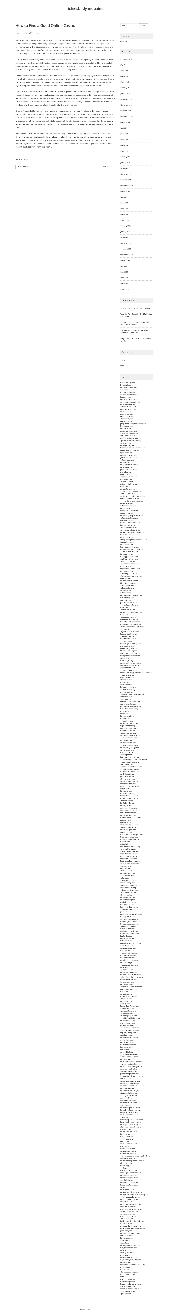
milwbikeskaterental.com (129, 904)
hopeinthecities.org (127, 726)
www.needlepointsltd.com (130, 1107)
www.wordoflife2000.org (129, 581)
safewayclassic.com (127, 436)
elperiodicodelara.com (128, 387)
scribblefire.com (126, 697)
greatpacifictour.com (128, 948)
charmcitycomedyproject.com (131, 834)
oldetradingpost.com (128, 520)
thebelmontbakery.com (129, 433)
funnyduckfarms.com (128, 1240)
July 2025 (123, 65)
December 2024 (126, 99)
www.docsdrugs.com (128, 1100)
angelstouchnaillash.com (129, 631)
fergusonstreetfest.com (129, 1211)
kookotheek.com (126, 486)
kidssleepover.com (127, 426)
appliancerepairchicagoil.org (130, 440)
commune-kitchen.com (129, 798)
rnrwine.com (125, 1255)
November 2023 (126, 174)
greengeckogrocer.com (128, 648)
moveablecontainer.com (129, 511)
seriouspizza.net (126, 994)
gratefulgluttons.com (128, 728)
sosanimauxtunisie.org (128, 477)
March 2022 (124, 289)
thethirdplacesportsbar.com (130, 1173)
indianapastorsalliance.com (130, 975)
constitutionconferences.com (131, 987)
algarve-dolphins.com (128, 892)
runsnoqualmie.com (127, 1098)
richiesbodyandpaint (84, 8)
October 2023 (125, 180)
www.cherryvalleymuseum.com (131, 515)
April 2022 (124, 283)
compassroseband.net (128, 996)
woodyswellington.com (129, 1178)
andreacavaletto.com (128, 704)
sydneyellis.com (126, 658)
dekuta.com (124, 1141)
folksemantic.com (127, 588)
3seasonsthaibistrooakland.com (132, 694)
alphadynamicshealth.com (130, 1233)
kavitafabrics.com (126, 936)
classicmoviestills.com (128, 738)
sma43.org (124, 1117)
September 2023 (126, 185)
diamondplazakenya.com (129, 1199)
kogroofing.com (126, 479)
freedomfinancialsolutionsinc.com (133, 1076)
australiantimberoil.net (128, 527)
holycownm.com (126, 941)
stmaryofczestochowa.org (130, 846)
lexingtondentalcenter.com (130, 656)
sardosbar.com (125, 590)
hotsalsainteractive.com (129, 399)
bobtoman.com (126, 474)
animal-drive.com (126, 1001)
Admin (38, 33)
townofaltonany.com (128, 909)
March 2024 (124, 151)
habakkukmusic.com (127, 1047)
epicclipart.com (126, 467)
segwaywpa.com (126, 1013)
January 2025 (125, 93)
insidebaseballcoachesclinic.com (132, 1221)
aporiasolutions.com (128, 1011)
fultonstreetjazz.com (128, 506)
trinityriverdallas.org (127, 689)
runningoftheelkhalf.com (129, 1069)
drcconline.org (125, 962)
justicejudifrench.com (128, 849)
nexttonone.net (126, 1049)
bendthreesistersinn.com (129, 924)
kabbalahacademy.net (128, 634)
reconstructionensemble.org (131, 933)
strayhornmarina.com (128, 779)
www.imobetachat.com (129, 1037)
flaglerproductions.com (129, 781)
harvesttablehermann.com (130, 535)
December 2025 (126, 59)
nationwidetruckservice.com (130, 943)
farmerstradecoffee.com (129, 1030)
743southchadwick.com (129, 552)
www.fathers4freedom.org (130, 1064)
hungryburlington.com (128, 859)
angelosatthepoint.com (129, 972)
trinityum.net (125, 1168)
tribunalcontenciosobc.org (130, 769)
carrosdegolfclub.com (128, 537)
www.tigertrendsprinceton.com (131, 1062)
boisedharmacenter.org (129, 709)
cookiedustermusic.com (129, 931)
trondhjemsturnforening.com (131, 1197)
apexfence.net (125, 1294)
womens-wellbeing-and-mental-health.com (136, 672)
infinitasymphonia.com (128, 808)
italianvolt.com (125, 593)
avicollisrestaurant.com (129, 960)
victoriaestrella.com (127, 950)
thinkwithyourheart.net (128, 573)
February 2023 (125, 226)
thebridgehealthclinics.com (130, 1018)
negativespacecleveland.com (131, 914)
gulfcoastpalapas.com (128, 1016)
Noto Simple (87, 1310)
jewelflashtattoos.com (128, 457)
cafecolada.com (126, 740)
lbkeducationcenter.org (128, 687)
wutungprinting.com (127, 900)
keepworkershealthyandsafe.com (132, 448)
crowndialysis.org (126, 660)
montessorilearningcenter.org (131, 1209)
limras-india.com (126, 385)
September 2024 (126, 116)
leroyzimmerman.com (128, 1248)
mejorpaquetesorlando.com (130, 624)
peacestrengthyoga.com (129, 1074)
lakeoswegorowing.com (129, 1257)
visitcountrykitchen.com (129, 890)
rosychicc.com (125, 718)
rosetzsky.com (125, 820)
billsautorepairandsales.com (130, 1204)
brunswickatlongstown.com (130, 861)
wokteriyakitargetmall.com (130, 653)
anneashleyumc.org (127, 1088)
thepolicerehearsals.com (129, 762)
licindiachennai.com (127, 392)
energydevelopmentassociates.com (133, 540)
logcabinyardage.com (128, 1033)
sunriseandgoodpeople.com (130, 919)
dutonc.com (124, 878)
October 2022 (125, 249)
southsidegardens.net (128, 1165)
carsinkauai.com (126, 1223)
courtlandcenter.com (128, 955)
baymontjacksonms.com (129, 907)
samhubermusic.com (128, 1291)
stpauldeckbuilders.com (129, 1093)
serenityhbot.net (126, 1052)
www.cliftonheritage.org (129, 1115)
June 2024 (124, 134)
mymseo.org (125, 1267)
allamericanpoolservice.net (130, 665)
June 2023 (124, 203)
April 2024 (124, 145)
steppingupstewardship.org (130, 1127)
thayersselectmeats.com (129, 1008)
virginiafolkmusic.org (128, 675)
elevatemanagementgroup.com (132, 1245)
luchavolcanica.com (127, 938)
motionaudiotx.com (127, 1274)
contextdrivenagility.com (129, 839)
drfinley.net (124, 1250)
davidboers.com (126, 1035)
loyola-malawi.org (127, 716)
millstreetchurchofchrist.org (130, 1226)
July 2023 (123, 197)
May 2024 (124, 139)
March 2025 (124, 82)
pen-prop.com (125, 1059)
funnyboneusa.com (127, 929)
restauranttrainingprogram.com (132, 663)
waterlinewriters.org (127, 1020)
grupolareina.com (126, 513)
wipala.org (124, 714)
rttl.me (122, 1277)
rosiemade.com (126, 614)
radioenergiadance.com (129, 484)
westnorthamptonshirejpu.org (131, 501)
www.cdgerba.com (127, 1190)
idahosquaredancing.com (129, 583)
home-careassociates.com (130, 701)
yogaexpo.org (125, 699)
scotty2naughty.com (128, 830)
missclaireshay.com (127, 382)
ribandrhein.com (126, 680)
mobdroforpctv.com (127, 730)
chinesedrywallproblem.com (130, 921)
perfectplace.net (126, 692)
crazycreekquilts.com (128, 788)
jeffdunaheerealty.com (128, 1071)
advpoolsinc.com (126, 970)
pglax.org (123, 912)
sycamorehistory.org (128, 1151)
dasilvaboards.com (127, 774)
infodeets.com (125, 397)
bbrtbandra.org (126, 462)
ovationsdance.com (127, 677)
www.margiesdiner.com (128, 1103)
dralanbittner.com (126, 600)
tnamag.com (125, 1004)
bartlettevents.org (127, 508)
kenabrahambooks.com (129, 796)
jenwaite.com (125, 1243)
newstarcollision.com (128, 639)
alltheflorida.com (126, 1219)
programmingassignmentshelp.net (133, 424)
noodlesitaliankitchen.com (130, 450)
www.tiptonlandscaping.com (130, 1124)
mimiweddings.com (127, 1281)
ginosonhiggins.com (127, 897)
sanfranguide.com (127, 750)
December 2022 (126, 237)
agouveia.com (125, 1262)
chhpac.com (124, 1269)
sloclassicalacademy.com (129, 772)
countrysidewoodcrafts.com (130, 438)
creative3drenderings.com (130, 1028)
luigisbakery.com (126, 1134)
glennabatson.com (127, 776)
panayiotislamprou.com (129, 489)
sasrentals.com (126, 641)
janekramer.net (126, 866)
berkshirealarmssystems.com (131, 595)
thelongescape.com (127, 880)
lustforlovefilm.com (127, 803)
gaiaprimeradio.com (127, 873)
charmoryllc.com (126, 752)
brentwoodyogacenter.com (130, 1122)
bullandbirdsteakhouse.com (130, 1110)
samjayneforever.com (128, 1214)
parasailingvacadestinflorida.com (132, 1228)
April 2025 (124, 76)
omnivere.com (125, 411)
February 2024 (125, 157)
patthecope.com (126, 989)
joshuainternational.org (129, 1054)
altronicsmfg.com (126, 419)
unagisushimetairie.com (129, 455)
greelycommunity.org (128, 815)
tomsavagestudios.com (129, 670)
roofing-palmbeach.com (129, 556)
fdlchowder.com (126, 1105)
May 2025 (124, 70)
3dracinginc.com (126, 755)
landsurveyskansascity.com (130, 1091)
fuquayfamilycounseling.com (131, 1260)
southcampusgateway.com (130, 491)
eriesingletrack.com (127, 610)
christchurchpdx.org (127, 793)
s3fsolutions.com (126, 544)
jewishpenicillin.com (127, 668)
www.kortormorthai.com (129, 1083)
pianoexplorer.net (126, 1163)
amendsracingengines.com (130, 1081)
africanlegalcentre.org (128, 810)
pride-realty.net (126, 1231)
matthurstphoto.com (128, 1216)
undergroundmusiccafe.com (130, 1289)
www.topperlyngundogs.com (131, 1066)
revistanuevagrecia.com (129, 825)
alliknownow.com (126, 764)
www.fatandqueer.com (128, 1086)
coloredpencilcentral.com (129, 564)
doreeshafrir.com (126, 832)
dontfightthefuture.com (129, 559)
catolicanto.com (126, 685)
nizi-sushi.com (125, 868)
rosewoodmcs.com (127, 1149)
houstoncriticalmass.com (129, 757)
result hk (123, 42)
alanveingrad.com (126, 895)
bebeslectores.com (127, 525)
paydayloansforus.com (128, 431)
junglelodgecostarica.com (130, 885)
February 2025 (125, 88)
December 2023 (126, 168)
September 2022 (126, 255)
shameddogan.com (127, 1023)
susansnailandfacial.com (129, 1057)
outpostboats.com (127, 721)
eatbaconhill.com (126, 421)
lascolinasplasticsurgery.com (131, 1112)
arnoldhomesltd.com (128, 561)
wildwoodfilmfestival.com (129, 498)
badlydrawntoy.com (127, 1042)
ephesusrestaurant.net (128, 1175)
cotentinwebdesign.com (129, 518)
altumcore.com (126, 999)
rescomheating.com (127, 1279)
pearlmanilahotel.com (128, 469)
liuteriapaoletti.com (127, 917)
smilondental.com (127, 636)
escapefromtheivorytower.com (131, 549)
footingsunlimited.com (128, 1095)
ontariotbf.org (125, 443)
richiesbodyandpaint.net (129, 390)
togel (122, 366)
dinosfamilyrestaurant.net (130, 530)
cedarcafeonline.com (128, 404)
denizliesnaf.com (126, 984)
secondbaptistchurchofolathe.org (132, 1265)
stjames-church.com (128, 827)
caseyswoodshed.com (128, 979)
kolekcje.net (124, 682)
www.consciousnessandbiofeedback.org (135, 1156)
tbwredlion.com (126, 1202)
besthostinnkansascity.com (130, 1284)
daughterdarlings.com (128, 395)
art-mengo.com (126, 871)
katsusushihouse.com (128, 813)
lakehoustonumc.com (128, 1045)
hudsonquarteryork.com (129, 1185)
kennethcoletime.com (128, 856)
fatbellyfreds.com (126, 1180)
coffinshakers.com (127, 844)
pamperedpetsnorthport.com (131, 612)
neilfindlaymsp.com (127, 958)
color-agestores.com (128, 711)
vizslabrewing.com (127, 598)
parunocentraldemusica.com (131, 1192)
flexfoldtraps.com (126, 1078)
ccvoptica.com (125, 1129)
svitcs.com (124, 991)
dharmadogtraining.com (129, 1272)
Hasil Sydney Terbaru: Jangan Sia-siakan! (135, 308)
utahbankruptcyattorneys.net (131, 576)
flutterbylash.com (126, 1236)
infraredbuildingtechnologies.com (132, 532)
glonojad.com (125, 822)
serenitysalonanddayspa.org (130, 402)
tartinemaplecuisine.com (129, 863)
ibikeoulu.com (125, 842)
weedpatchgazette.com (129, 605)
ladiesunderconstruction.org (130, 523)
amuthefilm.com (126, 801)
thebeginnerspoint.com (129, 745)
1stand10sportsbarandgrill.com (132, 627)
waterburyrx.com (126, 967)
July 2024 (123, 128)
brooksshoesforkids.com (129, 1006)
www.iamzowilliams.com (129, 1158)
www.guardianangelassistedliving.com (134, 1194)
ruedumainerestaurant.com (130, 817)
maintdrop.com (126, 472)
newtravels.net (125, 428)
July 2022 (123, 266)
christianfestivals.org (128, 888)
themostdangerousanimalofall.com (133, 759)
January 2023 (125, 231)
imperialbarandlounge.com (130, 569)
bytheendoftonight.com (129, 723)
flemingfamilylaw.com (128, 1252)
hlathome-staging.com (128, 651)
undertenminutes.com (128, 409)
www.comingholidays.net (129, 747)
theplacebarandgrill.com (129, 965)
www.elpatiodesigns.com (129, 1182)
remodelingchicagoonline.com (131, 1120)
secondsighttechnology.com (130, 643)
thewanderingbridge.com (129, 851)
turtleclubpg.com (126, 946)
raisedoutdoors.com (128, 571)
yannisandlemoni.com (128, 602)
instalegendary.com (127, 445)
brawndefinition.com (128, 784)
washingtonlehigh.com (128, 1132)
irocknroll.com (125, 578)
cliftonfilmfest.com (127, 566)
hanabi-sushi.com (126, 1136)
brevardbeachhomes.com (129, 547)
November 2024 (126, 105)
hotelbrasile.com (126, 503)
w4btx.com (124, 629)
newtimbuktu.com (127, 416)
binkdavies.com (126, 791)
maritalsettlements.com (129, 902)
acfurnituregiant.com (128, 407)
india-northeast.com (128, 554)
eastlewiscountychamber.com (131, 767)
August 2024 (125, 122)
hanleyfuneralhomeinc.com (130, 622)
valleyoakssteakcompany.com (131, 977)
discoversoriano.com (128, 743)
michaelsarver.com (127, 646)
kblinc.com (124, 607)
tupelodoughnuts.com (128, 617)
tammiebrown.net (127, 875)
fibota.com (124, 1187)
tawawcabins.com (127, 585)
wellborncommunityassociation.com (134, 496)
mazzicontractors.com (128, 1170)
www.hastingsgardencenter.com (132, 1161)
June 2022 (124, 272)
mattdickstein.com (127, 1040)
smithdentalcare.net (127, 1286)
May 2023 (124, 208)
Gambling (25, 160)
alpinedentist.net (126, 482)
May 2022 (124, 278)
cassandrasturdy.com (128, 733)
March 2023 (124, 220)
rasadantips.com (126, 414)
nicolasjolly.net (125, 805)
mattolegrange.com (127, 883)
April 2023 (124, 214)
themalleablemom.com (129, 854)
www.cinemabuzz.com (128, 1144)
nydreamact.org (126, 453)
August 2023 (125, 191)
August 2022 (125, 260)
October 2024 (125, 111)
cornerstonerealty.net (128, 1153)
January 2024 (125, 162)
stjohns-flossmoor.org (128, 926)
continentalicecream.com (129, 786)
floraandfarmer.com (127, 542)
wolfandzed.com (126, 1139)
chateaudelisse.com (127, 494)
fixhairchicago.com (127, 982)
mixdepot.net (125, 1146)
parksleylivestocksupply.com (130, 706)
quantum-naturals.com (128, 1207)
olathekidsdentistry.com (129, 619)
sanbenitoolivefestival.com (130, 735)
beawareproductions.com (129, 837)
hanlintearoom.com (127, 1238)
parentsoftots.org (127, 1025)
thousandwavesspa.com (129, 953)
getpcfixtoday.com (127, 460)
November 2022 (126, 243)
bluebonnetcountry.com (129, 465)
